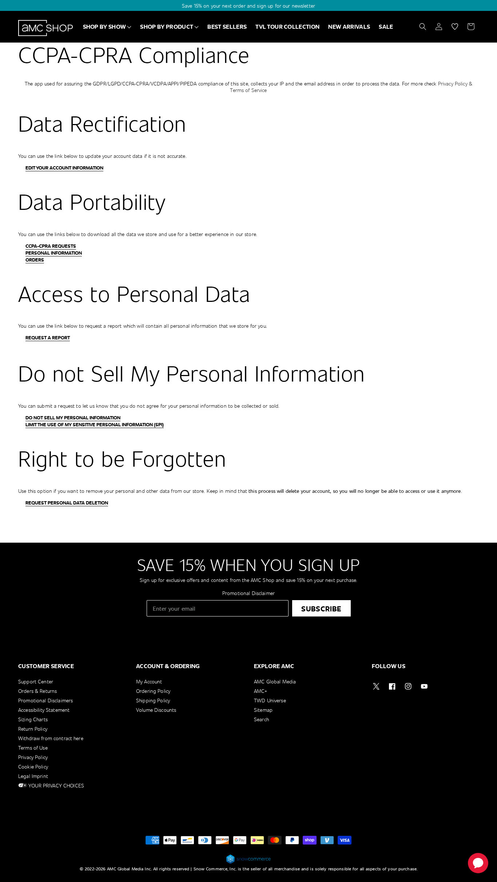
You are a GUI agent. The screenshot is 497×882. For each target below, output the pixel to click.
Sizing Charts (33, 719)
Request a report (47, 337)
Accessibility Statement (43, 709)
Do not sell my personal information (72, 417)
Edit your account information (64, 167)
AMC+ (260, 690)
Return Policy (32, 728)
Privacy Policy (33, 757)
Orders (34, 259)
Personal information (53, 253)
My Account (149, 682)
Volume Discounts (156, 709)
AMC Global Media (275, 682)
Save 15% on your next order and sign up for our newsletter (248, 5)
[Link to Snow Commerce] (248, 862)
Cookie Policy (33, 766)
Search (261, 719)
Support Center (35, 682)
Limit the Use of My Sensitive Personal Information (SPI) (94, 424)
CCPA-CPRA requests (50, 246)
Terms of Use (33, 747)
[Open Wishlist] (455, 27)
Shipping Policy (153, 700)
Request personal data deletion (66, 502)
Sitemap (263, 709)
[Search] (423, 27)
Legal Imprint (33, 776)
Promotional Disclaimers (45, 700)
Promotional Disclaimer (248, 593)
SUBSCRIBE (321, 608)
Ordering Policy (153, 690)
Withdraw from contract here (50, 738)
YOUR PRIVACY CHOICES (55, 785)
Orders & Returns (37, 690)
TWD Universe (270, 700)
